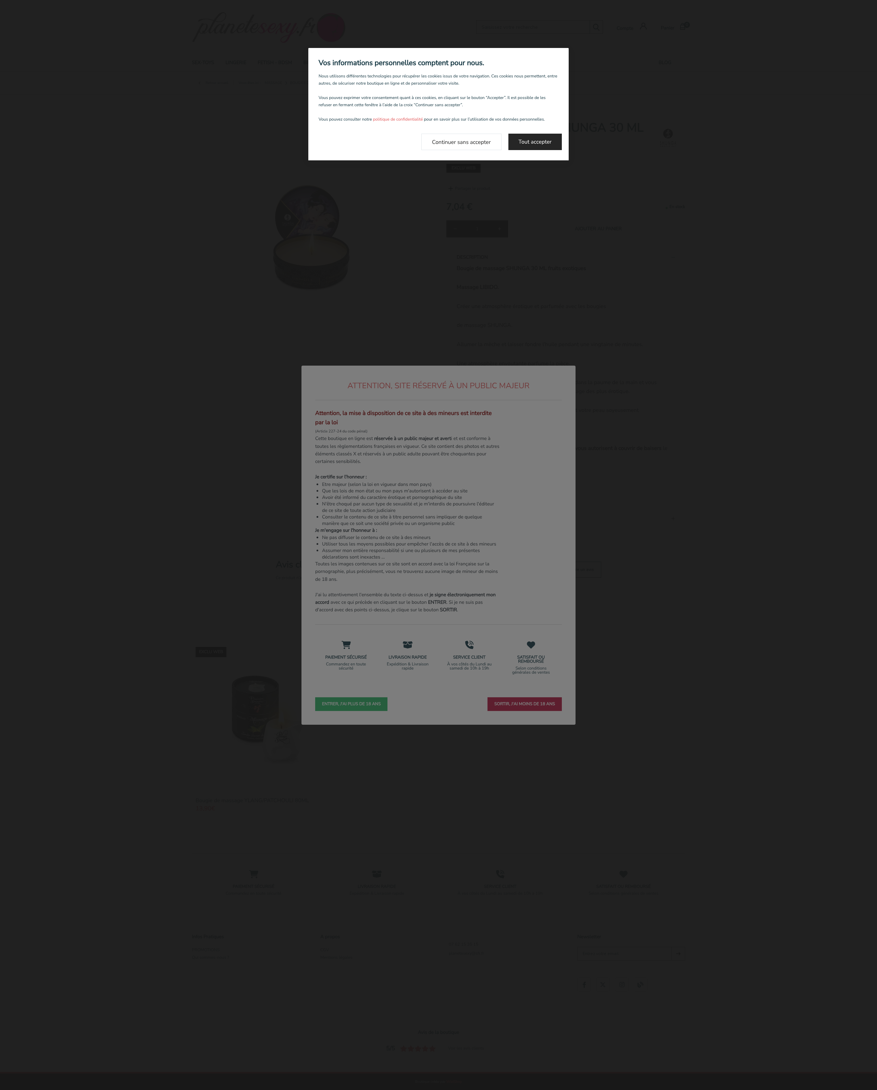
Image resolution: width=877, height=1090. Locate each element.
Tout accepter (535, 142)
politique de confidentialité (398, 119)
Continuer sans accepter (461, 142)
